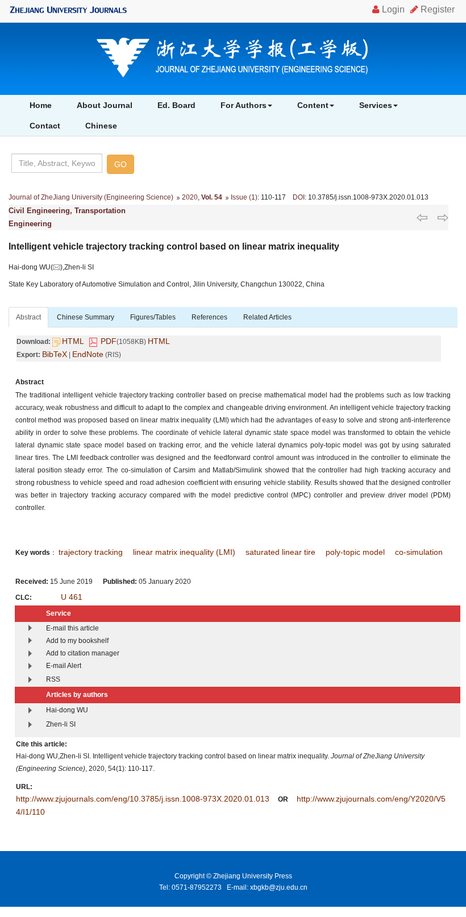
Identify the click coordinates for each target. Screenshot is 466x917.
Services (375, 105)
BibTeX (54, 354)
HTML (73, 341)
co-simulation (419, 552)
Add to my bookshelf (77, 641)
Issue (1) (244, 197)
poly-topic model (355, 552)
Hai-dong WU (67, 710)
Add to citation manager (82, 653)
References (209, 317)
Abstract (28, 317)
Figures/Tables (153, 317)
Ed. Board (176, 105)
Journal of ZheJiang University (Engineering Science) (91, 197)
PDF (108, 341)
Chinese (101, 125)
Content (312, 105)
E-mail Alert (63, 666)
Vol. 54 (211, 197)
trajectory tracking (91, 552)
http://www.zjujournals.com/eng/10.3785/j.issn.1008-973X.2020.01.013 (142, 798)
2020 (190, 197)
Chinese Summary (85, 317)
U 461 (71, 596)
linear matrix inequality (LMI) (184, 552)
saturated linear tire (280, 552)
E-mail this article (72, 628)
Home (41, 105)
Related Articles (267, 317)
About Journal (104, 105)
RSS (53, 679)
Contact (45, 125)
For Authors (243, 105)
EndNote (87, 354)
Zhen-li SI (61, 724)
